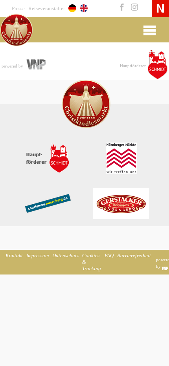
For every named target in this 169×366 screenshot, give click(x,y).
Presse (18, 8)
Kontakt (14, 255)
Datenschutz (65, 255)
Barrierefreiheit (134, 255)
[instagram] (132, 8)
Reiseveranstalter (46, 8)
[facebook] (121, 8)
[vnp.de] (35, 65)
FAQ (109, 255)
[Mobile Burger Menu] (149, 29)
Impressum (37, 255)
